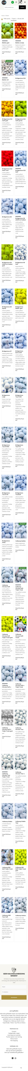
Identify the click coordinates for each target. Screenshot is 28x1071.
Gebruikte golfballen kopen (14, 1049)
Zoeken (22, 7)
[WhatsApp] (12, 2)
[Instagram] (12, 1058)
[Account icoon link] (16, 2)
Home (3, 15)
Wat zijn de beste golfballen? (14, 1050)
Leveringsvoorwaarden (14, 1035)
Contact (14, 1031)
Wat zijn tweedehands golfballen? (14, 1052)
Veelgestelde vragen (14, 1033)
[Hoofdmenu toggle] (25, 2)
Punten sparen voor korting (14, 1037)
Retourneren (14, 1038)
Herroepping (14, 1040)
